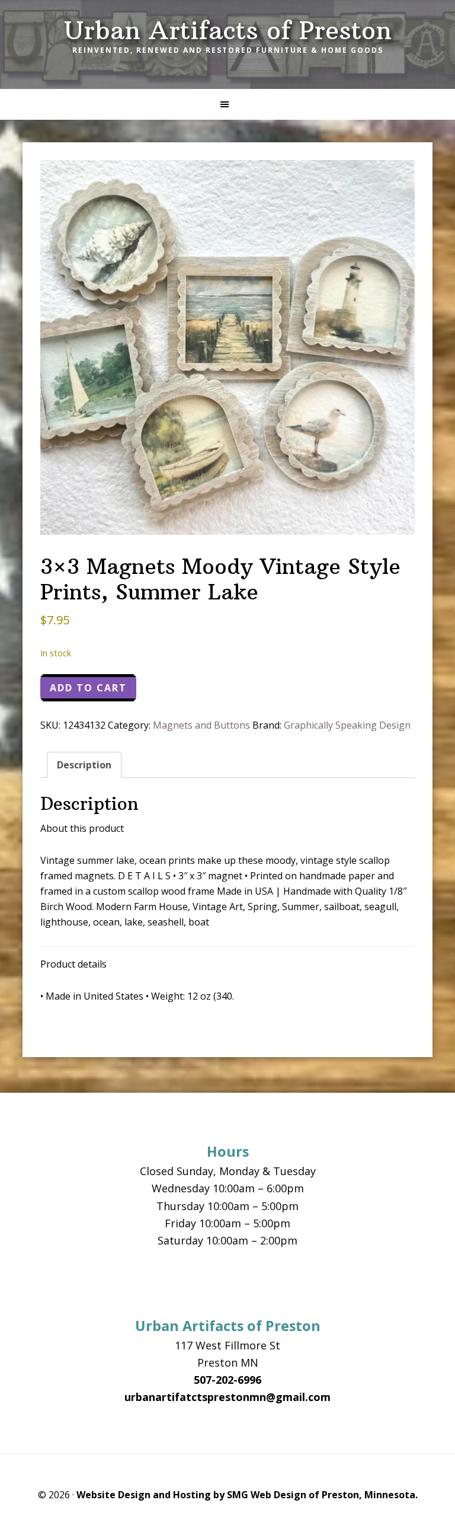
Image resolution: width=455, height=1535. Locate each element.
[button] (227, 104)
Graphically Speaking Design (347, 725)
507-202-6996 (227, 1380)
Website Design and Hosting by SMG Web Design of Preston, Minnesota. (247, 1494)
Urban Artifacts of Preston (228, 30)
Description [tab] (84, 764)
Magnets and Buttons (201, 725)
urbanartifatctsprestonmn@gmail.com (227, 1397)
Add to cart (88, 687)
